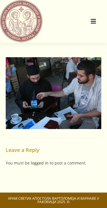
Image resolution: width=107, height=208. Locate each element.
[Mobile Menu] (93, 21)
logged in (40, 163)
